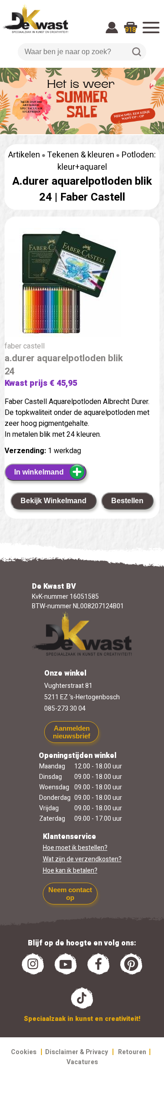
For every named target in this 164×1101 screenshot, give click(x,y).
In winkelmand (39, 472)
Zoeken (137, 52)
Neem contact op (70, 893)
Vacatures (82, 1062)
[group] (82, 284)
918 (130, 30)
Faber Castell (92, 197)
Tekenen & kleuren (80, 155)
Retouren (132, 1052)
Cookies (23, 1052)
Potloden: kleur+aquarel (106, 161)
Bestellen (127, 501)
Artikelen (24, 155)
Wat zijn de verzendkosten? (82, 859)
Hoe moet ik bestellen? (75, 848)
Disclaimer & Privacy (76, 1052)
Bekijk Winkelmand (53, 501)
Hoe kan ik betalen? (70, 870)
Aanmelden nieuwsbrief (71, 732)
